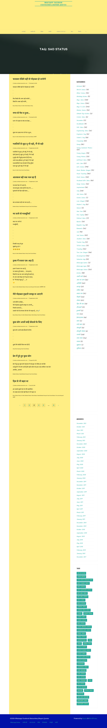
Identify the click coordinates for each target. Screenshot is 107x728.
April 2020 (80, 468)
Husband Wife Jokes (83, 180)
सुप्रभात (79, 345)
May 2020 (80, 464)
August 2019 (80, 495)
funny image (88, 613)
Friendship (80, 141)
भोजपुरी (79, 328)
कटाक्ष (78, 287)
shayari (80, 690)
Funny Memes (81, 157)
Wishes (79, 273)
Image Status (81, 184)
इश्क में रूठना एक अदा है (23, 260)
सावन (78, 341)
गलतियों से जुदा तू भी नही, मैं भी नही (28, 144)
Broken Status (22, 136)
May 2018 (80, 543)
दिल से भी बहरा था (20, 381)
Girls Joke (80, 163)
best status (81, 587)
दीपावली (79, 307)
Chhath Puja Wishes (83, 114)
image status (82, 637)
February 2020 (81, 475)
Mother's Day (81, 204)
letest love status (84, 657)
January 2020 (81, 478)
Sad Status (30, 136)
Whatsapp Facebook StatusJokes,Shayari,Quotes (53, 3)
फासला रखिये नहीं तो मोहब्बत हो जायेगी (29, 79)
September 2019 (82, 492)
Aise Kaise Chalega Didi (85, 580)
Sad (27, 136)
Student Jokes (81, 239)
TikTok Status (81, 246)
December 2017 (81, 557)
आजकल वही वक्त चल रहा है (24, 177)
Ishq (32, 105)
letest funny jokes (84, 650)
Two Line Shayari (59, 395)
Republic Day (81, 225)
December (80, 120)
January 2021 (81, 440)
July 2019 (80, 499)
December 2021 (81, 423)
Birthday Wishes (82, 96)
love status (81, 674)
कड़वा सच (80, 293)
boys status (81, 603)
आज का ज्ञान (81, 280)
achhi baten (81, 577)
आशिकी (41, 287)
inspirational (80, 187)
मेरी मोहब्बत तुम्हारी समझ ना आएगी (28, 294)
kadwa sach (87, 644)
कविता (78, 290)
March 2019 (80, 512)
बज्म (78, 321)
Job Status (80, 194)
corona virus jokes (84, 610)
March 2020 (80, 471)
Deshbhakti (80, 124)
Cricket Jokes (81, 117)
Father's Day (81, 138)
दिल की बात (80, 304)
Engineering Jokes (82, 131)
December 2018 (81, 523)
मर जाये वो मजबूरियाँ (21, 213)
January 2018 (81, 553)
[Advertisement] (53, 18)
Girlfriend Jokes (82, 160)
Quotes (79, 222)
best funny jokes (83, 583)
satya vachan (82, 687)
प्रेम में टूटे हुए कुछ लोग (22, 356)
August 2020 (81, 454)
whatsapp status (83, 704)
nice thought (82, 680)
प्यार (44, 287)
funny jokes (82, 617)
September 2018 (82, 533)
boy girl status (82, 597)
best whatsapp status (84, 590)
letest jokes (82, 654)
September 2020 (82, 451)
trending (80, 694)
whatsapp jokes (82, 700)
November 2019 (81, 485)
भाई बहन (79, 324)
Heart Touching (81, 174)
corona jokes (82, 607)
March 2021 (80, 434)
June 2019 (80, 502)
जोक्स (78, 300)
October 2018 (81, 529)
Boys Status (15, 105)
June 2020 (80, 461)
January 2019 (81, 519)
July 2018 (80, 540)
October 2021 (81, 427)
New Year (80, 211)
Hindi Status (81, 177)
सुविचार (79, 348)
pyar (90, 680)
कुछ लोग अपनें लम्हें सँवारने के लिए (27, 322)
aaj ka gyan (81, 573)
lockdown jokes (83, 667)
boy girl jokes (82, 593)
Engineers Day (81, 134)
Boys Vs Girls (21, 105)
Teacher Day (81, 242)
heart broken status (84, 627)
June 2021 (80, 430)
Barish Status (81, 90)
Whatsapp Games (82, 263)
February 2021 (81, 437)
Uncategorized (81, 256)
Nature (79, 208)
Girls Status (27, 105)
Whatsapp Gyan (81, 266)
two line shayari (83, 697)
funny (78, 144)
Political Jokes (81, 218)
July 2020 (80, 458)
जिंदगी (78, 297)
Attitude (79, 86)
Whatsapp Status (82, 270)
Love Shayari (31, 287)
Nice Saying (18, 348)
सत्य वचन (80, 338)
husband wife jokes (84, 630)
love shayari (82, 670)
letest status (82, 660)
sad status (81, 684)
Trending (79, 249)
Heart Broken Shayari (24, 206)
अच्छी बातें (80, 276)
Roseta (84, 718)
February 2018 (81, 550)
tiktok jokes (89, 690)
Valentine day (81, 259)
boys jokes (81, 600)
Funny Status (82, 620)
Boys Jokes (80, 100)
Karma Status (81, 198)
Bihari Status (81, 93)
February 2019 (81, 516)
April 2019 (80, 509)
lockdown (81, 664)
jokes (79, 644)
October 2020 (81, 447)
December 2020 (82, 444)
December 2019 (81, 482)
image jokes (81, 633)
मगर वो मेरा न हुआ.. (21, 113)
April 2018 (80, 547)
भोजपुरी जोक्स (81, 331)
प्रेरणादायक (80, 317)
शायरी (35, 136)
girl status (81, 623)
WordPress (93, 718)
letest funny (82, 647)
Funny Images (81, 153)
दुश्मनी (78, 311)
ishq (90, 640)
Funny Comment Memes (84, 148)
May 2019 (80, 506)
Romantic (37, 287)
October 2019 (81, 488)
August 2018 (81, 536)
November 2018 (81, 526)
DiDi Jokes (80, 127)
